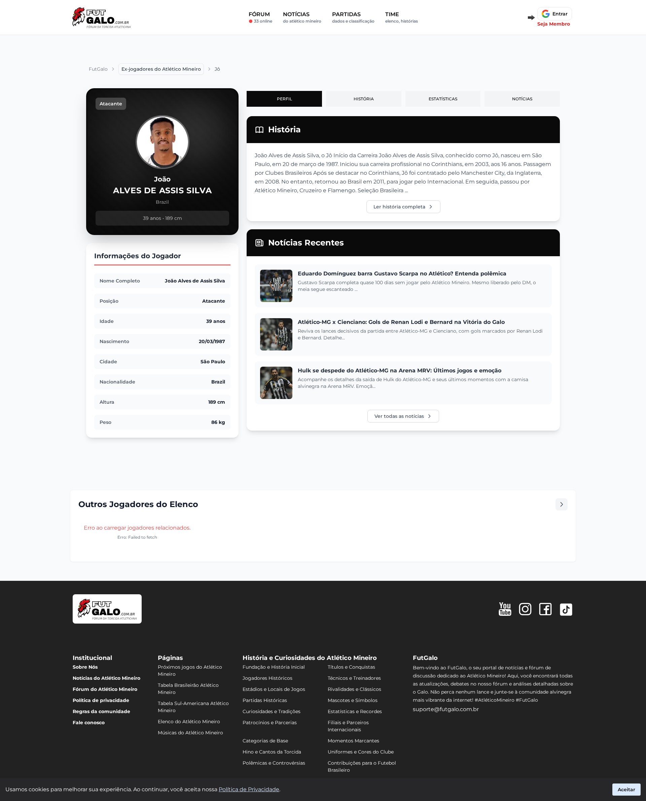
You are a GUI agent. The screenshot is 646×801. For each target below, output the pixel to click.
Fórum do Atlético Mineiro (105, 689)
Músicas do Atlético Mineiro (190, 733)
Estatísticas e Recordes (355, 711)
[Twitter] (566, 609)
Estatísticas (443, 98)
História (364, 98)
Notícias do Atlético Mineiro (106, 678)
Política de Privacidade (249, 789)
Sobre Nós (85, 667)
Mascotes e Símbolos (353, 700)
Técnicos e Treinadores (354, 678)
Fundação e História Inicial (274, 667)
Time (401, 17)
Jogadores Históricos (267, 678)
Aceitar (626, 790)
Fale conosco (89, 723)
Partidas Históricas (265, 700)
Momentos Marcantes (353, 741)
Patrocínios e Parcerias (270, 723)
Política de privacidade (101, 700)
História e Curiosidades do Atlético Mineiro (310, 658)
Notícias (302, 17)
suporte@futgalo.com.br (446, 709)
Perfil (284, 98)
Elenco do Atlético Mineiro (189, 722)
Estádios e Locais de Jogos (274, 689)
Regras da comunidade (101, 711)
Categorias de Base (265, 741)
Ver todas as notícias (399, 416)
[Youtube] (505, 609)
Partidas (353, 17)
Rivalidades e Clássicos (354, 689)
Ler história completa (399, 207)
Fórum (260, 17)
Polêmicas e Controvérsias (274, 763)
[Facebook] (545, 609)
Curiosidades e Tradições (271, 711)
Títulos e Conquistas (351, 667)
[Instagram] (525, 609)
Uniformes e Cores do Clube (361, 752)
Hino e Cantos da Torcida (272, 752)
